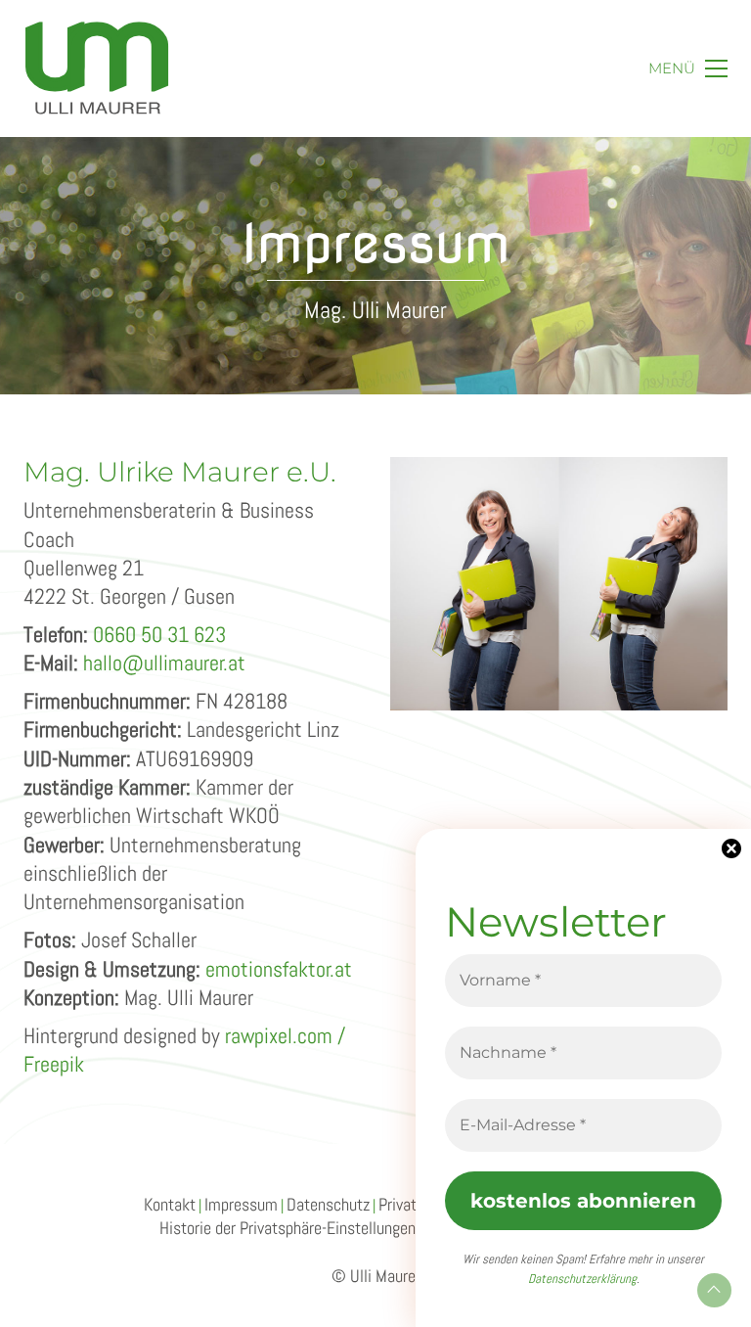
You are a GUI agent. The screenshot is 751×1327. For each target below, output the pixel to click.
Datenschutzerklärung (582, 1278)
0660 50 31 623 (159, 634)
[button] (688, 68)
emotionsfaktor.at (278, 969)
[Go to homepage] (96, 68)
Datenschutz (328, 1204)
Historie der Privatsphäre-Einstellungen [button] (287, 1227)
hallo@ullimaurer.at (164, 662)
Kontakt (170, 1204)
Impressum (241, 1204)
